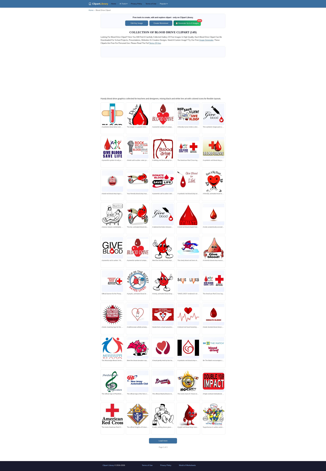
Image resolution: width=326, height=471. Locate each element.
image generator (206, 40)
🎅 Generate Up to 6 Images (188, 22)
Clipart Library (108, 465)
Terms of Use (151, 4)
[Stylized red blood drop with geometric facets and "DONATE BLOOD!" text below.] (213, 314)
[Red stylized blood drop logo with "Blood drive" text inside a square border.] (163, 149)
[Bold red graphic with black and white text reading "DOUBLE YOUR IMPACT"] (213, 381)
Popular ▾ (163, 4)
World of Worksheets (187, 465)
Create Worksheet (161, 23)
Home (113, 4)
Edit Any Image (137, 23)
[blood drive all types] (137, 118)
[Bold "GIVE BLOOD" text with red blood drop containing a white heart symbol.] (112, 247)
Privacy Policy (136, 4)
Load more (163, 441)
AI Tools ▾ (123, 4)
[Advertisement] (163, 77)
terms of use (155, 43)
